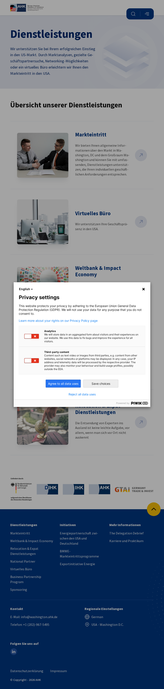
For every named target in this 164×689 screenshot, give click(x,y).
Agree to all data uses (63, 383)
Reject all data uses (82, 394)
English (24, 289)
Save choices (101, 383)
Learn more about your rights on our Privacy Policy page (58, 320)
